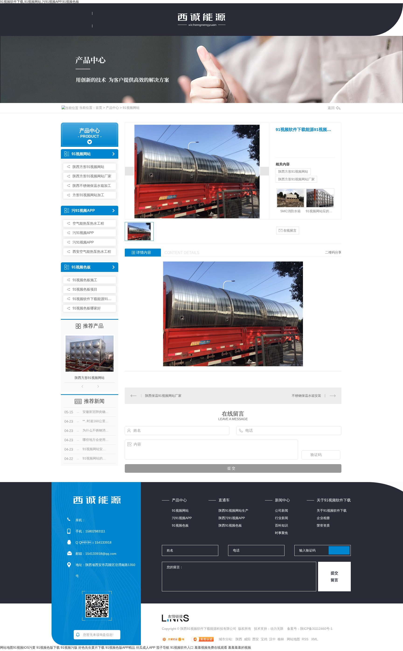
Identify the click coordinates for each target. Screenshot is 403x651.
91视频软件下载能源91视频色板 (93, 299)
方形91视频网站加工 (88, 195)
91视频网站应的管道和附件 (320, 211)
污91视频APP (83, 210)
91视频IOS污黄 (24, 647)
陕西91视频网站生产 (233, 510)
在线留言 (289, 230)
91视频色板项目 (85, 289)
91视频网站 (131, 108)
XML (314, 639)
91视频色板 (81, 267)
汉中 (272, 639)
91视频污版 (69, 647)
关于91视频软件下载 (332, 510)
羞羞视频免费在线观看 (211, 647)
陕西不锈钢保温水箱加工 (92, 186)
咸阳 (247, 639)
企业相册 (323, 518)
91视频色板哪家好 (87, 308)
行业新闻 (281, 518)
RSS (305, 639)
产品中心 (112, 108)
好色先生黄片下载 (91, 647)
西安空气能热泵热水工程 (92, 252)
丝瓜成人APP (145, 647)
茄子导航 (162, 647)
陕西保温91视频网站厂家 (163, 395)
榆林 (281, 639)
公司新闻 (281, 510)
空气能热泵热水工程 (88, 223)
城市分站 (225, 639)
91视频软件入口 (182, 647)
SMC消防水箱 (290, 211)
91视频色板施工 (85, 280)
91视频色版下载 (48, 647)
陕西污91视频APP (232, 518)
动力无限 (276, 628)
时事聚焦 (281, 533)
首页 (99, 108)
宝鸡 (264, 639)
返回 (331, 108)
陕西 (239, 639)
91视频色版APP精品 (120, 647)
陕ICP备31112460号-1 (316, 628)
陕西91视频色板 (230, 525)
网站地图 (293, 639)
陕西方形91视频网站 (88, 167)
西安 (255, 639)
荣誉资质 (323, 525)
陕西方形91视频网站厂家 (92, 176)
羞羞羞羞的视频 (239, 647)
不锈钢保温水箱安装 (306, 395)
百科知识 (281, 525)
